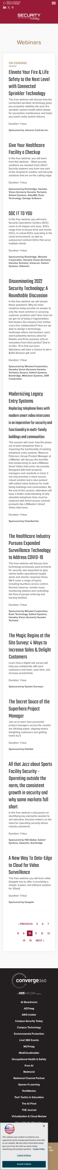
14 (24, 940)
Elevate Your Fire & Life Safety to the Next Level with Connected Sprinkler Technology (29, 83)
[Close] (44, 1126)
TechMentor (29, 1091)
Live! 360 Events (29, 1040)
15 (30, 940)
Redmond (29, 1071)
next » (40, 940)
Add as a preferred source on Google (13, 3)
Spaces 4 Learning (29, 1084)
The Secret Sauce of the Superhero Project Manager (29, 709)
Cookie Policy (39, 1149)
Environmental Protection (29, 1033)
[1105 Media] (29, 993)
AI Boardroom (29, 1002)
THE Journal (29, 1110)
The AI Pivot (29, 1103)
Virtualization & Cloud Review (29, 1116)
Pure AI (29, 1065)
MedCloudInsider (29, 1053)
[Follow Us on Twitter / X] (9, 7)
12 (42, 933)
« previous (25, 924)
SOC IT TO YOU (20, 214)
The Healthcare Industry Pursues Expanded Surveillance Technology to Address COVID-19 (30, 547)
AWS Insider (29, 1014)
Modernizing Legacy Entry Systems (30, 415)
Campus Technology (29, 1027)
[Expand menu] (53, 4)
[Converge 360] (29, 981)
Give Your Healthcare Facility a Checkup (27, 149)
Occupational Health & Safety (29, 1059)
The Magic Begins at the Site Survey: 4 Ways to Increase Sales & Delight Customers (30, 646)
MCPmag (29, 1046)
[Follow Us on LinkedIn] (5, 7)
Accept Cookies (24, 1164)
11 (36, 933)
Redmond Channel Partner (29, 1078)
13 (48, 933)
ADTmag (29, 1008)
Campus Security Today (29, 1021)
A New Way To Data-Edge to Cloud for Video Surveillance (30, 865)
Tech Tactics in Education (29, 1097)
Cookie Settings (24, 1155)
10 (29, 933)
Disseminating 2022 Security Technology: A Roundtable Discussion (28, 288)
